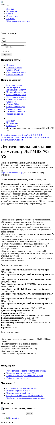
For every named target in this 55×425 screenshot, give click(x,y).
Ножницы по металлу (16, 90)
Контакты (10, 18)
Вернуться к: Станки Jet (12, 140)
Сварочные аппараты (16, 94)
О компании (12, 16)
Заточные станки (14, 85)
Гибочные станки (14, 67)
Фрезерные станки (14, 75)
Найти (29, 413)
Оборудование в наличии (18, 21)
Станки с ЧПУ (13, 70)
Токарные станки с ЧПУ (17, 111)
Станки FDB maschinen (17, 99)
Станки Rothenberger (15, 106)
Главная (10, 9)
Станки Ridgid (12, 104)
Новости (10, 65)
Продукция (11, 11)
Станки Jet (11, 102)
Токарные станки (14, 109)
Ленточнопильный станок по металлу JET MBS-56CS (26, 137)
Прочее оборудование (16, 92)
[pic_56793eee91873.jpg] (12, 172)
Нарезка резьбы (13, 87)
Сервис (9, 14)
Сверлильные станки (16, 72)
